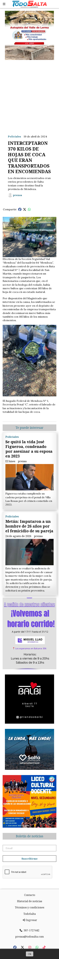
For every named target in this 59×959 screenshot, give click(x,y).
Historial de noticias (29, 901)
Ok (29, 954)
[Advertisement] (29, 94)
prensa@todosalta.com (29, 936)
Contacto (29, 895)
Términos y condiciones (29, 907)
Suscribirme (29, 858)
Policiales (14, 136)
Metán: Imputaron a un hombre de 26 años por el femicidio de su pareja (29, 526)
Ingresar (31, 920)
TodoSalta (29, 914)
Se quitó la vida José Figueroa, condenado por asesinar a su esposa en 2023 (28, 448)
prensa (17, 195)
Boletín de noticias (29, 836)
